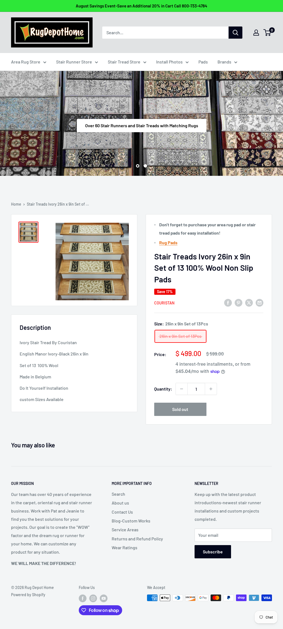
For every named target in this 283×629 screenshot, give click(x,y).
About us (120, 502)
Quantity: (163, 388)
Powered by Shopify (28, 594)
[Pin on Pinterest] (238, 302)
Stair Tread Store (124, 61)
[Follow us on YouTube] (104, 598)
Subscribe (213, 551)
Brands (224, 61)
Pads (203, 61)
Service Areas (125, 529)
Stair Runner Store (74, 61)
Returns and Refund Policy (137, 538)
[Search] (235, 32)
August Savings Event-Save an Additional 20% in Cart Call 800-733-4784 (141, 5)
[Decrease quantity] (181, 389)
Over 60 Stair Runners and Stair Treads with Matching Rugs (141, 125)
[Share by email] (259, 302)
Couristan (164, 303)
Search (118, 494)
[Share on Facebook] (228, 302)
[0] (267, 32)
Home (16, 204)
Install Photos (169, 61)
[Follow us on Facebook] (83, 598)
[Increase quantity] (211, 389)
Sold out (180, 409)
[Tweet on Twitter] (249, 302)
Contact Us (122, 511)
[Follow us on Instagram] (93, 598)
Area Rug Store (25, 61)
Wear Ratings (124, 547)
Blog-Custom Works (131, 520)
